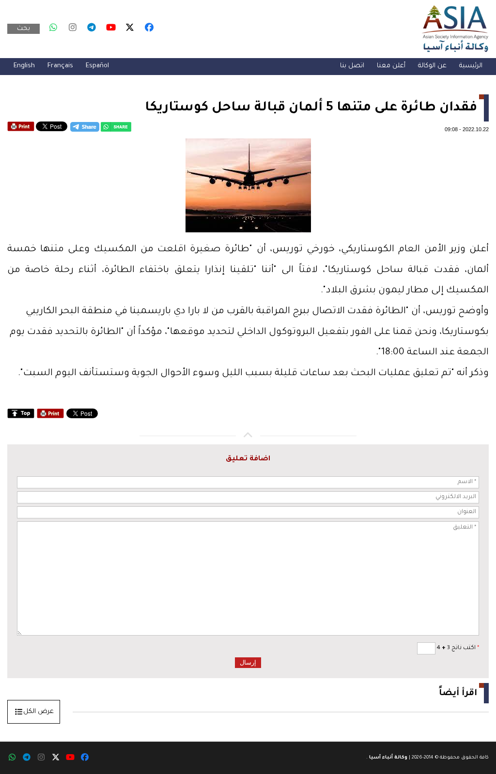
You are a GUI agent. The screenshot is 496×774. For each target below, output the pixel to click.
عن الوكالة (432, 66)
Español (97, 66)
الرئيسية (470, 66)
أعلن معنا (391, 66)
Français (60, 66)
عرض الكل (38, 711)
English (24, 66)
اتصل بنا (352, 66)
